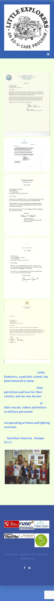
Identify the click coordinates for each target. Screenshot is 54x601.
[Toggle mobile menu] (48, 54)
